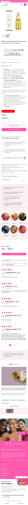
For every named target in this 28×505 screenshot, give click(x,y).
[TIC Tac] (14, 444)
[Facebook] (4, 444)
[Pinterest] (7, 444)
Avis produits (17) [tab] (6, 260)
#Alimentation (5, 400)
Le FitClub (4, 471)
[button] (14, 52)
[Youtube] (20, 444)
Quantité (4, 118)
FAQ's (3, 466)
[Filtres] (3, 264)
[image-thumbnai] (3, 36)
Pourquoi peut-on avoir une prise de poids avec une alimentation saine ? (13, 389)
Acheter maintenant (14, 129)
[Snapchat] (17, 444)
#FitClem (13, 400)
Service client (5, 464)
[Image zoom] (14, 20)
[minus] (3, 121)
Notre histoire (5, 468)
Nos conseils (4, 475)
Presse (3, 477)
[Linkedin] (24, 444)
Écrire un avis (14, 254)
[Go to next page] (21, 345)
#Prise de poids (21, 400)
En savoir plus (5, 403)
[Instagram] (10, 444)
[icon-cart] (21, 4)
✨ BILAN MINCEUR (5, 1)
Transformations (5, 473)
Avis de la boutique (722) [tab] (19, 260)
